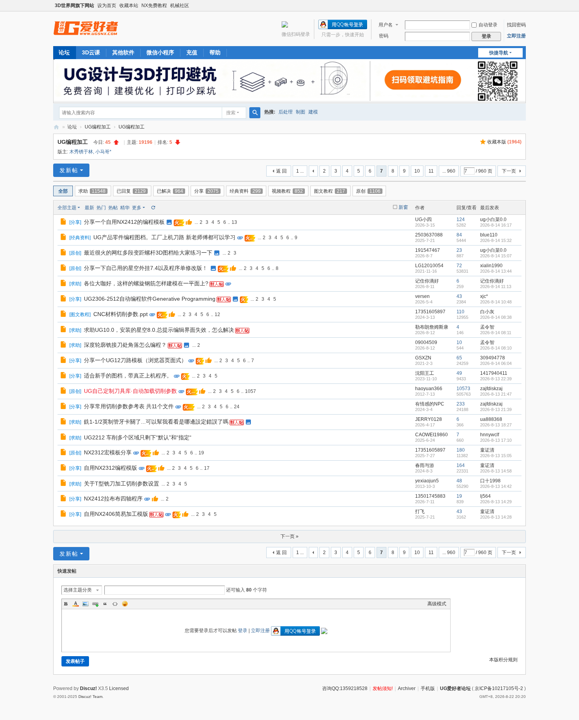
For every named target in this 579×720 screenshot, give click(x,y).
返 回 (281, 171)
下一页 (509, 171)
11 (431, 171)
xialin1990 (491, 265)
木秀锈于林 (81, 151)
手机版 (428, 688)
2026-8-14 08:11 (495, 332)
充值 (191, 52)
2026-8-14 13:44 (496, 271)
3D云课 (91, 52)
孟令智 (487, 327)
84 (459, 235)
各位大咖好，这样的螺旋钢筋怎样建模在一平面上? (146, 283)
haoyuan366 (428, 388)
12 (217, 314)
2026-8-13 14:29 (496, 501)
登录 (242, 630)
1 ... (300, 171)
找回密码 (516, 25)
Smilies (125, 604)
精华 (125, 207)
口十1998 (490, 481)
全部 (63, 191)
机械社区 (179, 5)
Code (115, 604)
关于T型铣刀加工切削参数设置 (121, 483)
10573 (463, 388)
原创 (368, 191)
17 (207, 468)
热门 (101, 207)
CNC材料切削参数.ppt (120, 314)
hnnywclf (489, 434)
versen (422, 296)
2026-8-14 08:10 (496, 348)
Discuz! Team (90, 696)
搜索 (231, 112)
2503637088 (429, 235)
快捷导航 (498, 53)
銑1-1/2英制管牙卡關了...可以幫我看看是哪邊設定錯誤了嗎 (156, 422)
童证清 (487, 450)
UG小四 (423, 219)
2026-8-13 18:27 (496, 424)
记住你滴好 (427, 281)
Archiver (407, 688)
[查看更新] (153, 207)
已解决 (170, 191)
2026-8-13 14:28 (496, 517)
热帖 (113, 207)
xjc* (484, 296)
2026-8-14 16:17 (496, 225)
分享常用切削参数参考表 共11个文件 (129, 406)
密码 (383, 36)
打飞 (420, 511)
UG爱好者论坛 (455, 688)
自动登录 (488, 25)
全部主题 (67, 207)
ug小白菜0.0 (493, 219)
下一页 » (289, 536)
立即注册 (516, 36)
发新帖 (68, 170)
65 (459, 358)
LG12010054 (429, 265)
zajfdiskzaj (491, 388)
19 (201, 453)
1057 (250, 391)
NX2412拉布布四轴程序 (113, 498)
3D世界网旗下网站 (74, 5)
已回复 (131, 191)
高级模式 (436, 604)
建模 (313, 112)
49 (459, 373)
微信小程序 (160, 52)
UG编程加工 (98, 127)
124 (461, 219)
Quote (105, 604)
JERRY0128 (428, 419)
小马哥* (103, 151)
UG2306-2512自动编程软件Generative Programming (149, 299)
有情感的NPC (429, 404)
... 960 (448, 171)
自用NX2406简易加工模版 (116, 514)
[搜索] (254, 112)
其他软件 (123, 52)
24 (236, 406)
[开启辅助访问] (524, 5)
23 (459, 250)
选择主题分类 (77, 590)
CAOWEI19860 (431, 434)
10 (417, 171)
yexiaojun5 (427, 481)
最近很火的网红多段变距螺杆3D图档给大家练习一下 (148, 252)
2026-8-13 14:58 (496, 471)
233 (461, 404)
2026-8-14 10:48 (496, 302)
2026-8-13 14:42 (496, 486)
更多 (136, 207)
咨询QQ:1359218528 (344, 688)
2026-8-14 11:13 (495, 286)
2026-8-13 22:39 (496, 378)
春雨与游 (424, 465)
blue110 (488, 235)
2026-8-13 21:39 (496, 409)
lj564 (485, 496)
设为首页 (106, 5)
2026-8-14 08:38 (496, 317)
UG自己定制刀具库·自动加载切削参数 (130, 391)
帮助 (215, 52)
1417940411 (493, 373)
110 (460, 311)
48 (459, 481)
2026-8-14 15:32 (496, 240)
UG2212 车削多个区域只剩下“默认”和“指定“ (137, 437)
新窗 (403, 207)
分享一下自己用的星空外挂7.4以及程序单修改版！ (146, 268)
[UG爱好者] (86, 28)
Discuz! (88, 688)
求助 (92, 191)
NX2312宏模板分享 (108, 452)
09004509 (426, 342)
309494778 (492, 358)
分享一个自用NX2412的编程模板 (124, 222)
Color (76, 604)
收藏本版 (504, 142)
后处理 (285, 112)
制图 (300, 112)
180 (461, 450)
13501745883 (430, 496)
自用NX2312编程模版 (110, 468)
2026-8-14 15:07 (496, 255)
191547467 (427, 250)
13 (234, 222)
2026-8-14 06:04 (496, 363)
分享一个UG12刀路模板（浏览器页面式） (135, 360)
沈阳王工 (424, 373)
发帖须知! (383, 688)
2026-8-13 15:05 (496, 455)
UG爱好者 (56, 127)
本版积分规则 (503, 659)
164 (461, 465)
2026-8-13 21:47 (496, 394)
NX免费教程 (154, 5)
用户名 (386, 25)
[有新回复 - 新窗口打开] (64, 222)
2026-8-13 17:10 (496, 440)
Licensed (119, 688)
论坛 (64, 52)
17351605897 (430, 311)
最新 (89, 207)
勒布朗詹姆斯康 (431, 327)
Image (85, 604)
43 (459, 296)
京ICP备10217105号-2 (499, 688)
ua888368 (491, 419)
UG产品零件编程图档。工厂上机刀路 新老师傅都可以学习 (164, 237)
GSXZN (423, 358)
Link (95, 604)
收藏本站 (128, 5)
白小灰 (487, 311)
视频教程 (287, 191)
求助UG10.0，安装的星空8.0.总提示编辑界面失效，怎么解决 (159, 330)
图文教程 (329, 191)
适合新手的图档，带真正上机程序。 (128, 375)
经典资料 (245, 191)
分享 (206, 191)
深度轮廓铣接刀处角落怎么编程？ (125, 345)
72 (459, 265)
